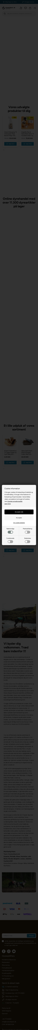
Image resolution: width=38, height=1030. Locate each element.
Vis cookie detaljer (19, 523)
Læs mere (7, 504)
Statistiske (27, 538)
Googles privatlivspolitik (14, 501)
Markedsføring (27, 529)
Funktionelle (10, 538)
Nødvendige (10, 529)
